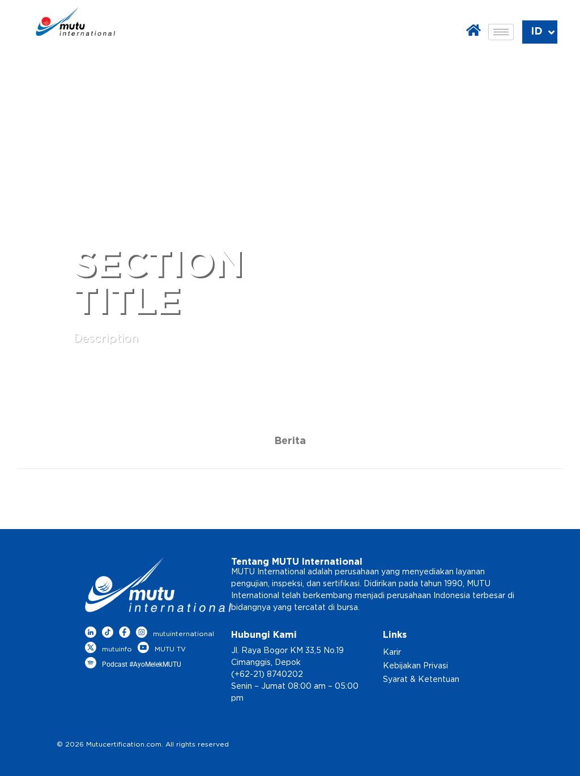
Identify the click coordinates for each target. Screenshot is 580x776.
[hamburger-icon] (501, 32)
